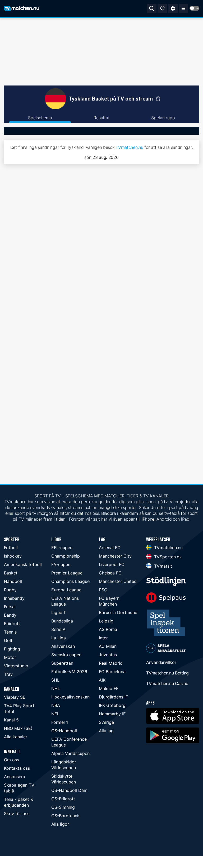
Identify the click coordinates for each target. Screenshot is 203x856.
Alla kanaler (15, 736)
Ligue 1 (58, 612)
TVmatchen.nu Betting (167, 673)
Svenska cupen (66, 654)
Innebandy (14, 598)
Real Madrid (111, 663)
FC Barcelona (112, 671)
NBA (55, 705)
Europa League (66, 589)
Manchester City (115, 556)
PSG (103, 589)
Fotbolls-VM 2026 (69, 671)
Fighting (12, 648)
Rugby (10, 589)
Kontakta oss (17, 768)
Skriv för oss (16, 813)
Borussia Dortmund (118, 612)
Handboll (13, 581)
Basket (10, 573)
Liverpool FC (111, 564)
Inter (103, 637)
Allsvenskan (63, 646)
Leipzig (106, 621)
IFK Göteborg (112, 705)
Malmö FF (108, 688)
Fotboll (11, 547)
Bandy (10, 615)
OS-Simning (63, 807)
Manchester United (118, 581)
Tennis (10, 632)
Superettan (62, 663)
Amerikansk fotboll (23, 564)
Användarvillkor (161, 662)
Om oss (11, 759)
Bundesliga (62, 621)
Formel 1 (59, 722)
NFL (55, 713)
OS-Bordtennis (65, 815)
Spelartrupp (163, 117)
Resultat (102, 117)
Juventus (108, 654)
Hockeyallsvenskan (70, 697)
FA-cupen (60, 564)
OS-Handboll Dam (69, 790)
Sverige (106, 722)
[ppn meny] (183, 8)
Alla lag (106, 730)
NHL (55, 688)
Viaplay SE (14, 697)
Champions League (70, 581)
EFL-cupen (61, 547)
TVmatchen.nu (129, 147)
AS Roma (108, 629)
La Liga (58, 637)
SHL (55, 680)
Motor (10, 657)
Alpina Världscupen (70, 753)
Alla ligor (60, 824)
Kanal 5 (11, 719)
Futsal (10, 606)
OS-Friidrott (63, 798)
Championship (65, 556)
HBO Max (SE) (18, 728)
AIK (102, 680)
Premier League (66, 573)
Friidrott (12, 623)
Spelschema (40, 117)
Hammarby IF (112, 713)
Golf (8, 640)
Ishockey (13, 556)
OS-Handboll (64, 730)
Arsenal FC (110, 547)
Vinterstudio (16, 665)
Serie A (58, 629)
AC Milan (108, 646)
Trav (8, 674)
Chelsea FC (110, 573)
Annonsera (14, 776)
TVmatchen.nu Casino (167, 683)
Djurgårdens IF (113, 697)
